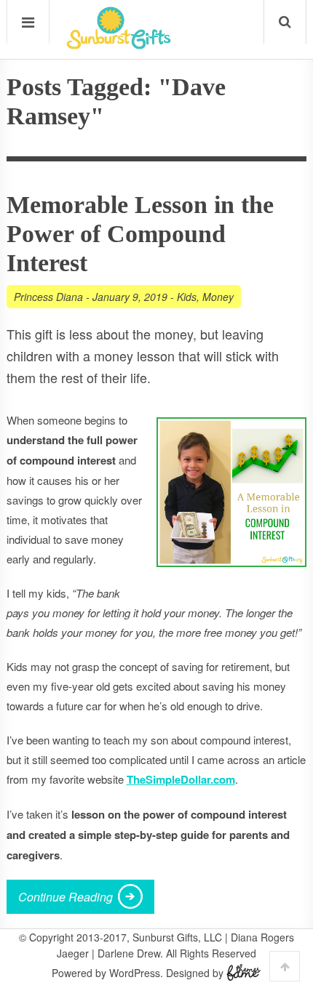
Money (218, 296)
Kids (187, 296)
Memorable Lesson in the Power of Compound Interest (140, 233)
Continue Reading (65, 896)
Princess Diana (48, 296)
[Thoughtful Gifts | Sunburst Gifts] (118, 44)
